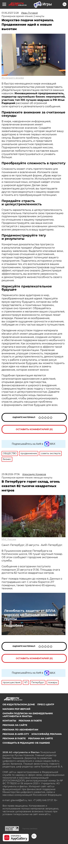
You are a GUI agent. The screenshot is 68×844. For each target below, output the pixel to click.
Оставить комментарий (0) (34, 429)
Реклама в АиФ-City (16, 734)
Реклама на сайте (15, 725)
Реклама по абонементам (20, 729)
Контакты (9, 720)
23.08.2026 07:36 (11, 474)
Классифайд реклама (46, 734)
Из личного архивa (13, 77)
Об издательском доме (19, 704)
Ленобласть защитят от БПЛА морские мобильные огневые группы (30, 615)
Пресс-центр (45, 704)
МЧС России (9, 539)
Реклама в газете (30, 720)
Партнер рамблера (29, 829)
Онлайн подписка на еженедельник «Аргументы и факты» (28, 715)
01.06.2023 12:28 (10, 12)
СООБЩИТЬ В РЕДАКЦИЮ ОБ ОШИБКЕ (26, 742)
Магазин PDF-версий (16, 709)
